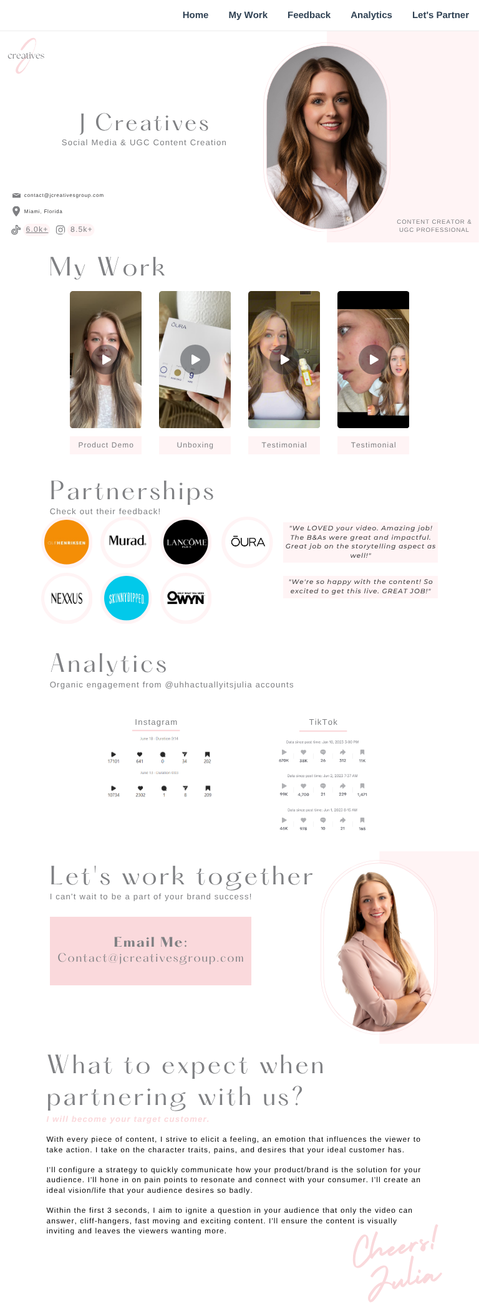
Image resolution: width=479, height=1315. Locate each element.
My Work (248, 15)
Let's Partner (440, 15)
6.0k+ (37, 229)
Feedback (309, 15)
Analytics (371, 15)
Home (196, 15)
